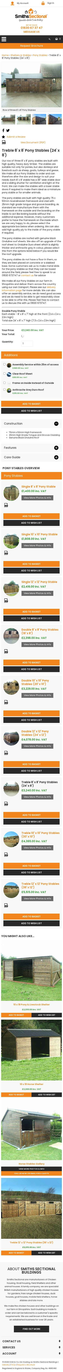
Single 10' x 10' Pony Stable (39, 534)
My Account (22, 3)
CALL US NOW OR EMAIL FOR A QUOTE (31, 1173)
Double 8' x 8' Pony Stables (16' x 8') (39, 631)
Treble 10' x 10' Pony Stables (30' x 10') (40, 834)
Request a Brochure (26, 1364)
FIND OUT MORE (31, 1329)
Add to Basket (31, 516)
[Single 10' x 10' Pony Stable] (11, 541)
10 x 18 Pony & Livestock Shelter (31, 1004)
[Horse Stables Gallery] (31, 1129)
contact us (27, 275)
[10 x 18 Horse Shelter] (31, 1050)
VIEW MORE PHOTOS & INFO (31, 1169)
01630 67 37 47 (31, 28)
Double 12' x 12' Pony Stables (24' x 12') (35, 733)
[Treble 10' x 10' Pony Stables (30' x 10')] (11, 839)
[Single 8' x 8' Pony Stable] (11, 493)
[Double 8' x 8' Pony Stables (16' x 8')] (11, 636)
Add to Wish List (31, 522)
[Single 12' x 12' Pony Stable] (11, 588)
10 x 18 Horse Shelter (31, 1084)
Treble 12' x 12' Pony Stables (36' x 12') (40, 885)
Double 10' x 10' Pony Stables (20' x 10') (35, 682)
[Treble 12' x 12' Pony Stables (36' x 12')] (11, 890)
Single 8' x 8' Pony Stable (38, 487)
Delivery (5, 1364)
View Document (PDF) (33, 142)
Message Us (32, 32)
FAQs (13, 1364)
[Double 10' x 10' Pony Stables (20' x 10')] (11, 687)
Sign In (50, 3)
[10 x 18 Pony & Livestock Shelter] (31, 970)
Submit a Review (16, 136)
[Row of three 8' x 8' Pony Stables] (31, 84)
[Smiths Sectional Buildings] (31, 15)
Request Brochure (31, 46)
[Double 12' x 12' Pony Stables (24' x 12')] (11, 738)
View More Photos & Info (37, 497)
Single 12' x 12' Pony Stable (39, 582)
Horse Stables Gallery (31, 1163)
